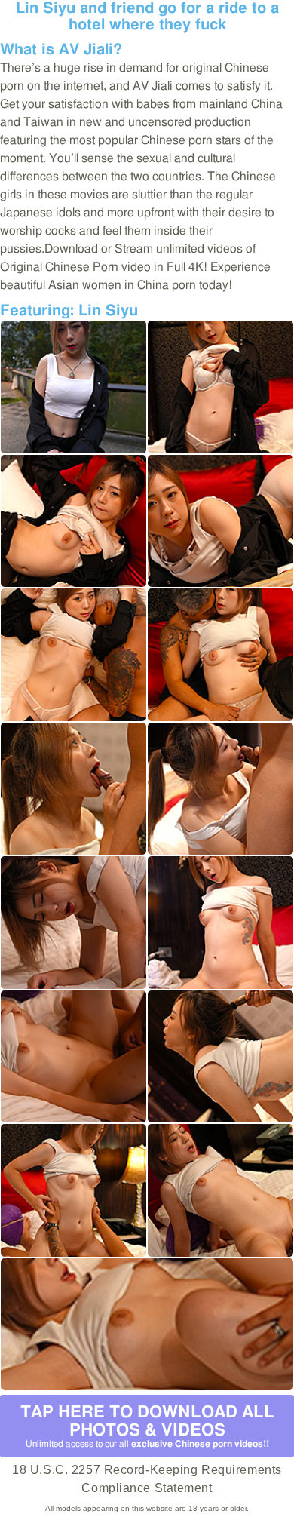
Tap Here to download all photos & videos (147, 1426)
